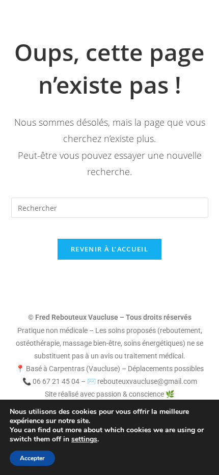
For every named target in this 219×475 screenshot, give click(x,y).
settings (84, 439)
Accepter (32, 458)
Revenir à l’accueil (109, 249)
